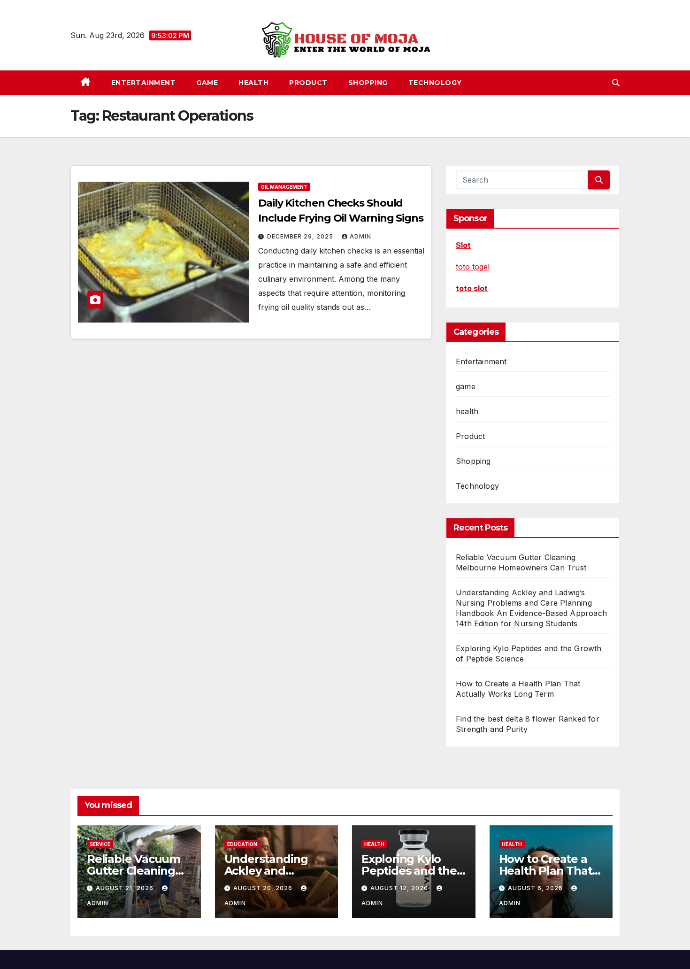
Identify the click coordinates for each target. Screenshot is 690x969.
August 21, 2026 (125, 888)
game (207, 82)
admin (360, 236)
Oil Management (284, 187)
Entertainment (143, 82)
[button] (616, 82)
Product (308, 82)
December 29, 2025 (301, 236)
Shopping (368, 82)
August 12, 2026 (400, 888)
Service (100, 844)
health (253, 82)
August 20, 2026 (263, 888)
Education (242, 844)
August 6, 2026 (536, 888)
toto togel (473, 266)
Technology (435, 82)
